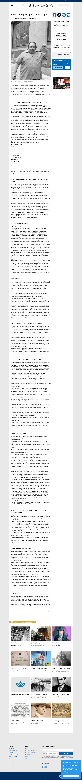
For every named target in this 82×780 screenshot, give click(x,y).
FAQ (26, 758)
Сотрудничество (28, 754)
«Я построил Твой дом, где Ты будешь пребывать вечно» (60, 721)
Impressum (47, 776)
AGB (37, 776)
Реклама (27, 756)
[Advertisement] (62, 99)
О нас (26, 748)
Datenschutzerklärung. (54, 758)
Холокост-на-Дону (16, 720)
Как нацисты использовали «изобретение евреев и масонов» (40, 695)
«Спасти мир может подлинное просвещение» (60, 644)
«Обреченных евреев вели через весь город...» (61, 669)
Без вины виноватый (37, 720)
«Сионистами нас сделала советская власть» (18, 644)
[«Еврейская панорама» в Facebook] (43, 766)
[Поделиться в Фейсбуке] (55, 15)
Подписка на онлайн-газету (30, 752)
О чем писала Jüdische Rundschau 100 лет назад (20, 695)
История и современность (16, 10)
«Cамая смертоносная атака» (39, 668)
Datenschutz (41, 776)
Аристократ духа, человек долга (61, 694)
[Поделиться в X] (59, 15)
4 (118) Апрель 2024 (28, 10)
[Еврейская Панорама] (41, 5)
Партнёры (27, 760)
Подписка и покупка (29, 750)
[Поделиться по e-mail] (68, 15)
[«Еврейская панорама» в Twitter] (46, 766)
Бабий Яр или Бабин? (37, 644)
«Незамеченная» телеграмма (19, 668)
